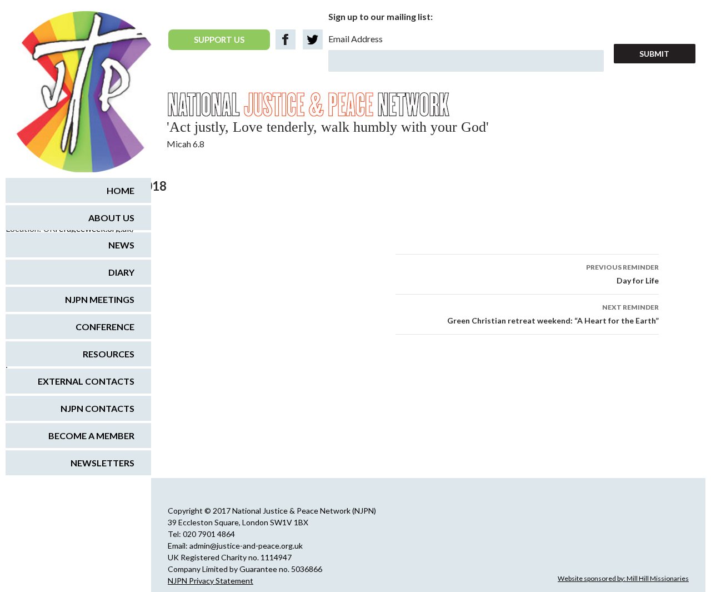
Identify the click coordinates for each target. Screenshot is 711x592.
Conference (105, 326)
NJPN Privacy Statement (210, 580)
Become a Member (91, 435)
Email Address (355, 38)
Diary (121, 272)
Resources (108, 354)
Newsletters (102, 462)
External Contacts (86, 381)
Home (120, 190)
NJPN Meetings (99, 299)
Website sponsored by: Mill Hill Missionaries (623, 578)
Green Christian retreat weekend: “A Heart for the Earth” (553, 314)
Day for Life (622, 274)
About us (111, 217)
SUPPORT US (219, 39)
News (121, 245)
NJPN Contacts (97, 408)
